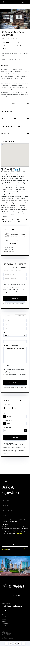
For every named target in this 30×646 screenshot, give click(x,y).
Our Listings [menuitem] (5, 617)
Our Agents (11, 251)
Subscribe (15, 299)
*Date (4, 332)
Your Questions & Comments (10, 345)
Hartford (17, 219)
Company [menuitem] (4, 621)
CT (12, 219)
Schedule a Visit (21, 315)
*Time (4, 339)
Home (2, 219)
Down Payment (7, 420)
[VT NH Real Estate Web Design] (15, 633)
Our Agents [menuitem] (5, 623)
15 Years (15, 408)
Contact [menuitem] (4, 626)
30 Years (8, 408)
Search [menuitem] (3, 614)
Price (4, 413)
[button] (2, 19)
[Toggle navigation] (28, 2)
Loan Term (6, 404)
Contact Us (5, 251)
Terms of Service (7, 388)
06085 (4, 221)
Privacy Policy (9, 292)
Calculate (15, 437)
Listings (8, 219)
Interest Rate (7, 427)
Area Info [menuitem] (4, 619)
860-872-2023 (9, 243)
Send (15, 544)
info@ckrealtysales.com (12, 606)
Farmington (24, 219)
